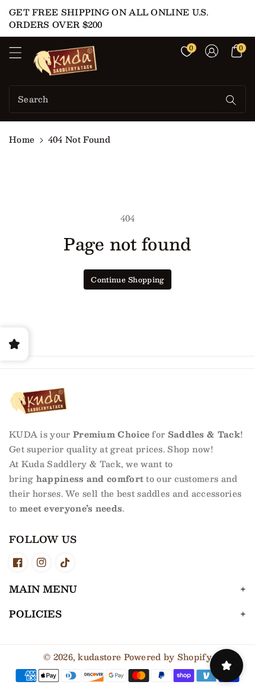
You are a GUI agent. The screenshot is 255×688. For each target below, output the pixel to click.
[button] (21, 55)
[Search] (231, 100)
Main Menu (43, 589)
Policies (35, 614)
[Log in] (211, 50)
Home (21, 139)
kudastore (99, 657)
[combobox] (115, 99)
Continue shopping (127, 279)
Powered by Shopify (168, 657)
